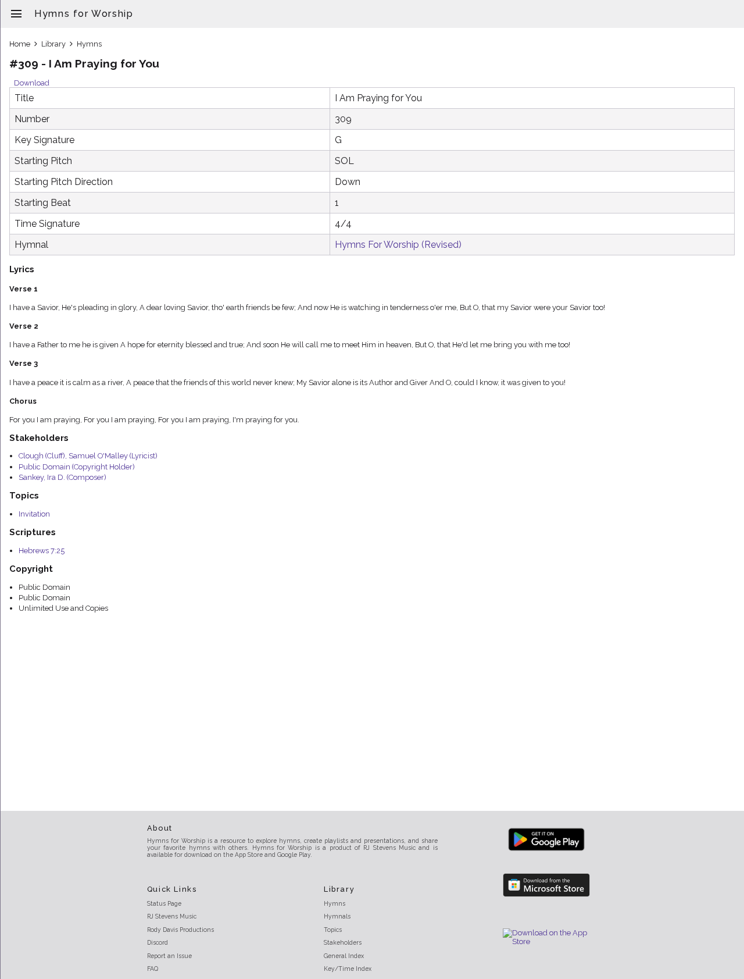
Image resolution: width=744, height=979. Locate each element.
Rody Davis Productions (180, 929)
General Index (344, 955)
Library (53, 44)
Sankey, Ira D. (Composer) (62, 477)
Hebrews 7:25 (42, 550)
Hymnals (337, 916)
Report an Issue (169, 955)
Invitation (34, 514)
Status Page (164, 903)
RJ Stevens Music (171, 916)
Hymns (89, 44)
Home (19, 44)
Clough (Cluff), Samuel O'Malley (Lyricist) (88, 455)
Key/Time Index (347, 968)
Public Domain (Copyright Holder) (77, 466)
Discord (157, 942)
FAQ (152, 968)
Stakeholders (343, 942)
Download (31, 83)
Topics (333, 929)
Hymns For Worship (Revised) (398, 244)
